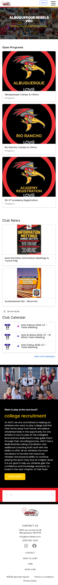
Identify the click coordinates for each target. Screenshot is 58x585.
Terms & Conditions (44, 577)
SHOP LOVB (30, 569)
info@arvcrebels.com (30, 536)
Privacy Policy (30, 581)
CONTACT (30, 553)
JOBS (30, 564)
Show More (13, 311)
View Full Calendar (44, 356)
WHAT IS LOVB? (30, 558)
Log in (43, 3)
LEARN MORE (15, 476)
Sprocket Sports (21, 577)
